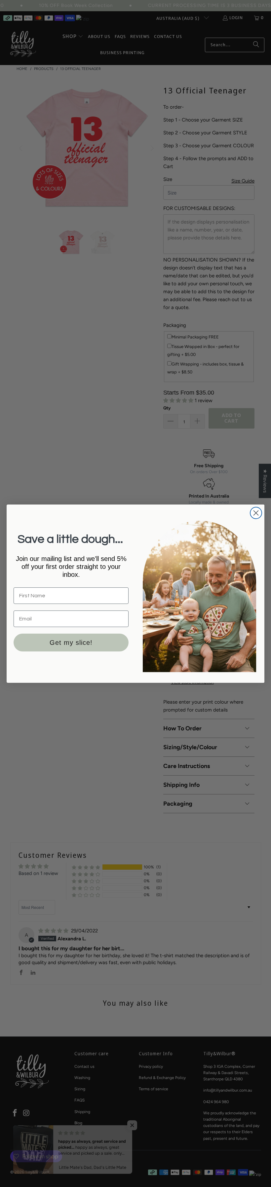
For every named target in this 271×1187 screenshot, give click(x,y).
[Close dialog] (256, 513)
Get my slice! (71, 642)
